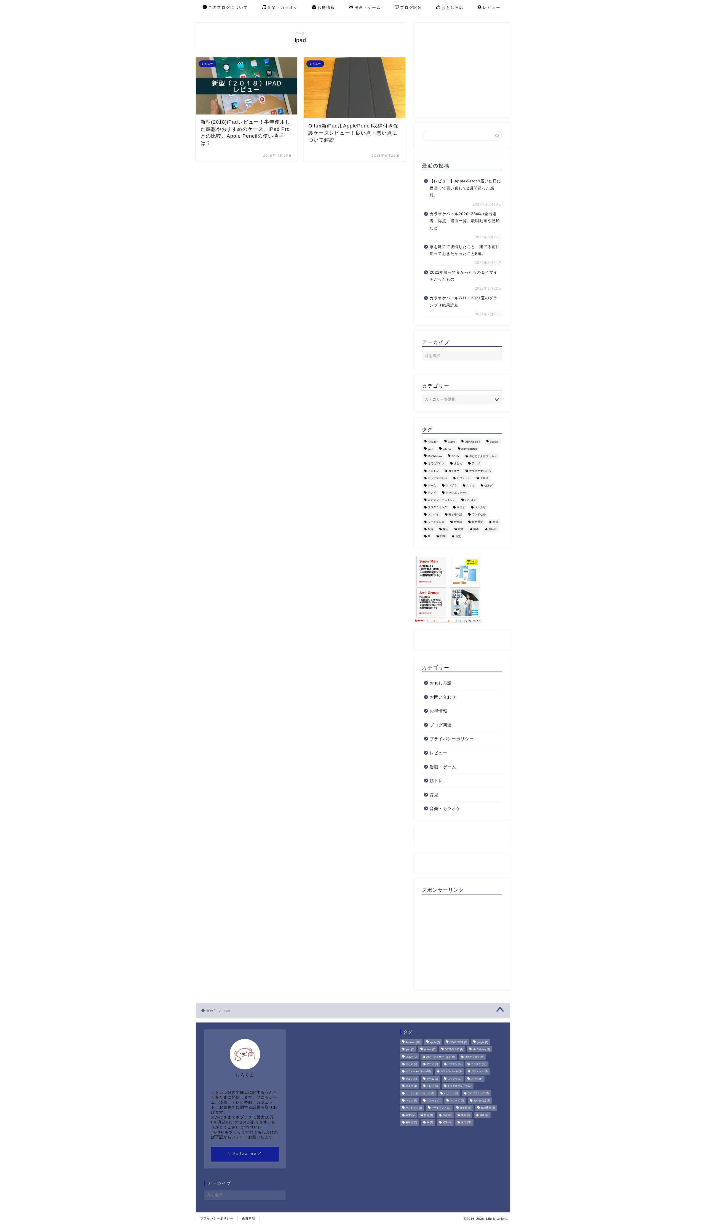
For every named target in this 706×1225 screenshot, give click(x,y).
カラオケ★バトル (480, 470)
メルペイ (433, 514)
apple (451, 441)
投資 (430, 529)
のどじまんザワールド (483, 456)
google (494, 441)
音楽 (458, 536)
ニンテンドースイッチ (441, 500)
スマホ (470, 485)
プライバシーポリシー (452, 738)
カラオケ (453, 470)
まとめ (458, 463)
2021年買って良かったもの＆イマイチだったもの (464, 276)
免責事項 (248, 1218)
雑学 (443, 536)
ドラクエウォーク (457, 492)
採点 (445, 529)
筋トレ (436, 780)
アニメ (476, 463)
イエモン (433, 470)
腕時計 (492, 529)
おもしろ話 (453, 7)
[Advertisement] (468, 69)
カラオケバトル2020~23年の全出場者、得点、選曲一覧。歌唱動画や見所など (465, 221)
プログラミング (437, 507)
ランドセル (479, 514)
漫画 (476, 529)
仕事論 (458, 521)
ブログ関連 (411, 7)
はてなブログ (436, 463)
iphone (447, 449)
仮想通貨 (477, 521)
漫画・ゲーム (367, 7)
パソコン (470, 500)
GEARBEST (472, 441)
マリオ (461, 507)
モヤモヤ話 (455, 514)
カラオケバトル (437, 478)
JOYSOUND (469, 449)
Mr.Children (435, 456)
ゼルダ (488, 485)
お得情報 (326, 7)
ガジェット (463, 478)
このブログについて (228, 7)
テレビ (432, 492)
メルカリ (480, 507)
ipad (430, 449)
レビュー (492, 7)
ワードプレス (436, 521)
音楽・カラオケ (282, 7)
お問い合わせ (443, 697)
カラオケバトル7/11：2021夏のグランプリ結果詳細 (464, 301)
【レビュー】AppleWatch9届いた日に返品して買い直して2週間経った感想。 (465, 188)
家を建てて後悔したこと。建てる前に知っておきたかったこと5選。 (465, 250)
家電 (495, 521)
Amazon (433, 441)
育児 (434, 794)
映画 (461, 529)
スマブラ (451, 485)
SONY (455, 456)
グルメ (484, 478)
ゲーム (432, 485)
